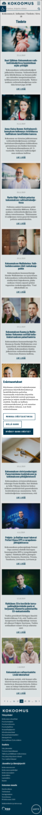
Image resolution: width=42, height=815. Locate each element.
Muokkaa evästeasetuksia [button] (19, 416)
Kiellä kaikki (12, 424)
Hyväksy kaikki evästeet (18, 431)
